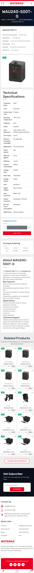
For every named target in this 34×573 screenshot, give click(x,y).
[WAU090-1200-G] (25, 376)
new (4, 57)
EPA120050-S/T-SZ (8, 430)
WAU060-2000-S (9, 364)
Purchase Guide (23, 529)
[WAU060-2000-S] (8, 354)
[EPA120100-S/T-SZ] (8, 442)
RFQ (13, 366)
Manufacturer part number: (10, 35)
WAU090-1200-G (25, 386)
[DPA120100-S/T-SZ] (25, 398)
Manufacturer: (6, 38)
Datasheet (4, 535)
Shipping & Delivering (25, 525)
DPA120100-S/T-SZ (25, 408)
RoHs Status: (6, 50)
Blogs (2, 532)
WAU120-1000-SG (8, 386)
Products (3, 525)
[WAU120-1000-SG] (8, 376)
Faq (20, 535)
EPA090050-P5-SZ (25, 430)
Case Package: (6, 44)
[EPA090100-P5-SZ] (25, 442)
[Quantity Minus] (5, 227)
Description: (6, 41)
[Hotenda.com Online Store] (17, 3)
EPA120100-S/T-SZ (8, 452)
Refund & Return (24, 532)
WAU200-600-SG (25, 364)
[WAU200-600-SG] (25, 354)
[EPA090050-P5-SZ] (25, 420)
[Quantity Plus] (29, 227)
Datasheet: (5, 47)
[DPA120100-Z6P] (8, 398)
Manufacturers (5, 529)
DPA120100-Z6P (8, 408)
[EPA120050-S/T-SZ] (8, 420)
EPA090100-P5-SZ (25, 452)
